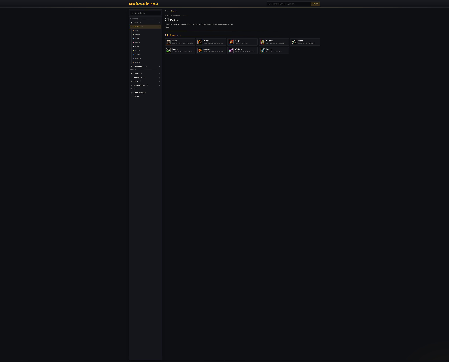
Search (315, 4)
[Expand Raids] (159, 81)
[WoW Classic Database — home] (143, 3)
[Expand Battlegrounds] (159, 85)
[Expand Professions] (159, 66)
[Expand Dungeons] (159, 77)
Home (166, 11)
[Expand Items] (159, 23)
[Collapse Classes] (159, 27)
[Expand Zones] (159, 73)
